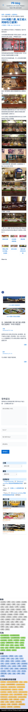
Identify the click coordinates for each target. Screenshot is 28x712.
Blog (21, 681)
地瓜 (18, 604)
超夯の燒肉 (14, 249)
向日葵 (10, 640)
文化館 (7, 663)
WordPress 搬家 (12, 696)
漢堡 (24, 609)
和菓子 (8, 604)
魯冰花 (14, 650)
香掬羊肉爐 (5, 239)
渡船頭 (24, 666)
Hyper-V (15, 689)
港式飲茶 (18, 609)
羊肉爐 (18, 619)
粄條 (25, 616)
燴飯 (21, 611)
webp (25, 694)
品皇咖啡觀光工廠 (7, 508)
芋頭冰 (23, 619)
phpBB (9, 691)
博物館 (11, 656)
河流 (9, 666)
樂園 (18, 663)
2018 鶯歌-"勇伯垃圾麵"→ (14, 316)
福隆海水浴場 (23, 668)
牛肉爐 (16, 614)
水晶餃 (12, 609)
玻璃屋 (16, 668)
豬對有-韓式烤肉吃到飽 (23, 251)
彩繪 (12, 661)
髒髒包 (16, 626)
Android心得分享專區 (13, 681)
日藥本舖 (13, 663)
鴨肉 (21, 626)
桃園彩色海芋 (10, 642)
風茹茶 (23, 624)
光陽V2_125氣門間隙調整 (8, 531)
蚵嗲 (8, 621)
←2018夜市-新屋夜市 (14, 305)
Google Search (21, 686)
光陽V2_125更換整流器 (17, 488)
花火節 (13, 671)
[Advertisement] (14, 275)
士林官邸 (16, 640)
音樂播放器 (17, 706)
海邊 (19, 666)
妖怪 (13, 658)
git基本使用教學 (10, 684)
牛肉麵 (21, 614)
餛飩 (12, 626)
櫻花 (17, 642)
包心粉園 (24, 601)
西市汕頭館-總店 (6, 520)
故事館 (23, 661)
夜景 (8, 658)
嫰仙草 (11, 606)
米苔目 (20, 616)
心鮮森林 (18, 661)
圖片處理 (18, 701)
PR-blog (15, 3)
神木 (12, 645)
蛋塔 (12, 621)
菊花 (7, 647)
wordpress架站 (22, 696)
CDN (25, 681)
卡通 (7, 701)
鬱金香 (8, 650)
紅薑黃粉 (8, 619)
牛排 (25, 611)
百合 (7, 645)
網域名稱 (10, 706)
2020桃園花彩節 (15, 637)
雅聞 (19, 673)
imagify (20, 689)
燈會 (12, 668)
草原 (22, 645)
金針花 (23, 647)
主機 (11, 699)
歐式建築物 (24, 663)
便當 (9, 601)
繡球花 (16, 645)
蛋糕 (17, 621)
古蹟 (21, 656)
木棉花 (22, 640)
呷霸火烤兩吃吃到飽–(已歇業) (5, 251)
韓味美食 (23, 239)
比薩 (8, 609)
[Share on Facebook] (2, 292)
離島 (23, 673)
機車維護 (21, 704)
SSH (11, 694)
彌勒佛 (7, 661)
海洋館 (14, 666)
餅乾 (7, 626)
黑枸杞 (7, 629)
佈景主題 (16, 699)
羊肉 (13, 619)
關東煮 (13, 624)
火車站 (6, 668)
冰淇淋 (18, 601)
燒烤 (11, 611)
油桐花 (22, 642)
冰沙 (13, 601)
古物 (16, 656)
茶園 (19, 671)
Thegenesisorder (9, 481)
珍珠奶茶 (9, 616)
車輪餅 (7, 624)
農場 (10, 673)
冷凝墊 (22, 699)
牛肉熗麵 (10, 614)
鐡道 (14, 673)
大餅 (7, 606)
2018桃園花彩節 (15, 635)
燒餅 (16, 611)
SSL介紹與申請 (18, 694)
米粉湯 (15, 616)
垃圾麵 (23, 604)
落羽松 (12, 647)
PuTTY (15, 691)
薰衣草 (17, 647)
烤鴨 (7, 611)
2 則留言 (3, 25)
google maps (12, 686)
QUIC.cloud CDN (23, 691)
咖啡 (14, 604)
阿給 (18, 624)
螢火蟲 (23, 671)
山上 (21, 658)
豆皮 (21, 621)
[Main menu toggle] (3, 5)
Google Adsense (20, 684)
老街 (9, 671)
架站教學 (14, 704)
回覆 (25, 344)
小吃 (17, 606)
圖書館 (12, 701)
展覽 (17, 658)
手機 (9, 704)
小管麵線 (22, 606)
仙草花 (23, 637)
